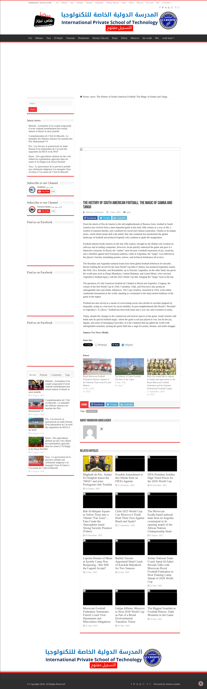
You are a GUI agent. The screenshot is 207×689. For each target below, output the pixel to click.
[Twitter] (162, 7)
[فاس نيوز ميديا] (44, 18)
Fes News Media (99, 332)
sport (92, 96)
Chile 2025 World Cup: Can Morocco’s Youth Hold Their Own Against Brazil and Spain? (129, 516)
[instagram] (172, 7)
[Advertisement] (103, 67)
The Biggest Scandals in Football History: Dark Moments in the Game (162, 612)
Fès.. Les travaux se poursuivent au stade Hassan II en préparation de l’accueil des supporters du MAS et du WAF (48, 149)
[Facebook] (160, 7)
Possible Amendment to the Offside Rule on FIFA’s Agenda (129, 478)
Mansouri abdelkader (95, 212)
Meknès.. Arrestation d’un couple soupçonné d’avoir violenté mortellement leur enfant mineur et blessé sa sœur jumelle (49, 129)
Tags (67, 375)
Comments (56, 375)
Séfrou (131, 3)
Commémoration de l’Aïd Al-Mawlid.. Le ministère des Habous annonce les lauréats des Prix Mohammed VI (50, 139)
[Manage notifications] (200, 683)
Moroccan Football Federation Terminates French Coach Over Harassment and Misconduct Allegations (96, 615)
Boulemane (99, 3)
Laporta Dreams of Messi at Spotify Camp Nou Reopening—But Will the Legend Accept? (97, 563)
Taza (71, 3)
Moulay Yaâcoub (112, 3)
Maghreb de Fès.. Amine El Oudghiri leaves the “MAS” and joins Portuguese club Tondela (97, 479)
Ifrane (124, 3)
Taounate (89, 3)
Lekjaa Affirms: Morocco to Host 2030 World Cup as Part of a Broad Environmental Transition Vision (130, 615)
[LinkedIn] (166, 7)
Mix (157, 3)
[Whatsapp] (178, 7)
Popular (43, 375)
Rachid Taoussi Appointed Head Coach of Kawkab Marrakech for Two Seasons (129, 563)
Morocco (140, 3)
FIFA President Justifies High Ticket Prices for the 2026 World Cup (161, 478)
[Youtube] (169, 7)
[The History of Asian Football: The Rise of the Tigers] (129, 366)
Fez (57, 3)
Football (92, 411)
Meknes (64, 3)
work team (166, 3)
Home (85, 96)
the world (149, 3)
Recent (32, 375)
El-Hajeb (80, 3)
